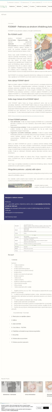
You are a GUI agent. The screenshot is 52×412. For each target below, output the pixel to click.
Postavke (39, 408)
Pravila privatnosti (14, 410)
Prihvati (46, 408)
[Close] (51, 405)
